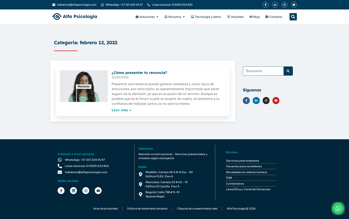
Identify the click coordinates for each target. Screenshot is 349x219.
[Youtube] (275, 100)
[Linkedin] (73, 190)
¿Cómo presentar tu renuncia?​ (139, 72)
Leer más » (121, 110)
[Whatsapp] (338, 208)
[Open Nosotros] (183, 17)
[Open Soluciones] (157, 17)
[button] (293, 16)
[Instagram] (266, 100)
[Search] (288, 71)
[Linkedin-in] (256, 100)
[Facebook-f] (246, 100)
